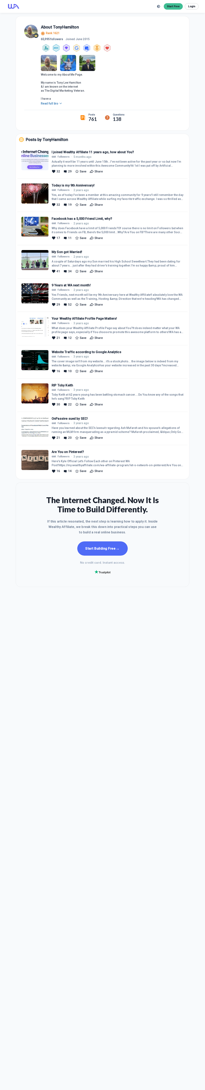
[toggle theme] (158, 6)
